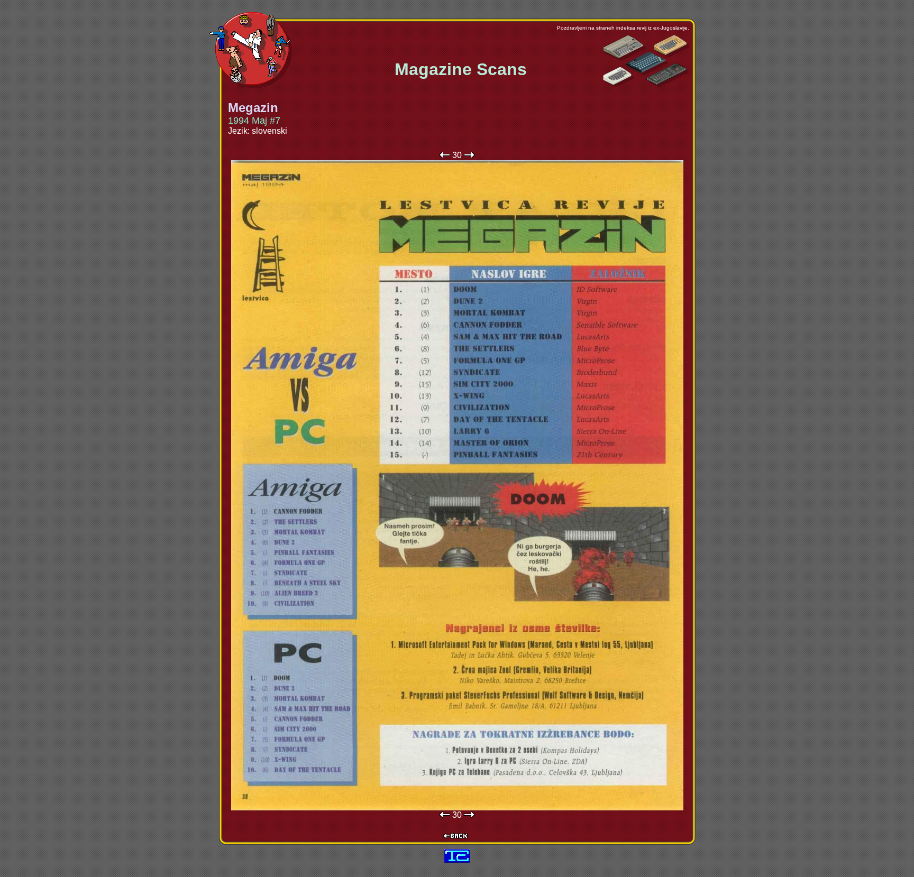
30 (457, 155)
